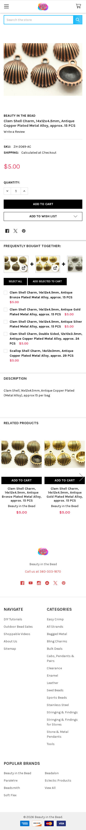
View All (50, 788)
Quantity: (12, 182)
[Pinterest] (23, 230)
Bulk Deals (55, 649)
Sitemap (10, 649)
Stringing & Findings (62, 712)
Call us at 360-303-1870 (43, 571)
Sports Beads (57, 698)
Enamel (52, 676)
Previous (4, 477)
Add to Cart (21, 480)
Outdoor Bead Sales (18, 627)
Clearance (54, 668)
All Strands (55, 627)
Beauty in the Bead (17, 773)
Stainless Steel (58, 705)
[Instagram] (38, 583)
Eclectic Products (58, 780)
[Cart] (79, 6)
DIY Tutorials (13, 619)
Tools (51, 744)
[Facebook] (7, 230)
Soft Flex (10, 795)
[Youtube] (30, 583)
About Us (10, 641)
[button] (43, 216)
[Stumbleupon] (47, 583)
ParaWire (10, 780)
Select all (15, 281)
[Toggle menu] (6, 6)
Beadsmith (12, 788)
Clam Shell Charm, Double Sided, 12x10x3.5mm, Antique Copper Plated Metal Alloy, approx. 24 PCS (46, 338)
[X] (15, 230)
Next (81, 477)
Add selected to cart (47, 281)
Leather (52, 683)
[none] (43, 69)
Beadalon (52, 773)
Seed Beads (55, 690)
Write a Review (14, 132)
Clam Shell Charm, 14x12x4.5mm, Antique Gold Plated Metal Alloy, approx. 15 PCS (65, 495)
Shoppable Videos (17, 634)
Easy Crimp (55, 619)
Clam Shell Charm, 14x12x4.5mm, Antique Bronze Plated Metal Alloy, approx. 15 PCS (22, 495)
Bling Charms (57, 641)
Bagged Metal (57, 634)
